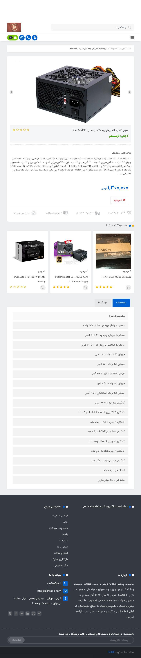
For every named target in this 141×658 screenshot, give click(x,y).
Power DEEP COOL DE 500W (116, 277)
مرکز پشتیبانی (61, 565)
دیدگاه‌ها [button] (102, 302)
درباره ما (63, 541)
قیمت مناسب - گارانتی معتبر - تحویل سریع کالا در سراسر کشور (70, 6)
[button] (34, 37)
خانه (65, 522)
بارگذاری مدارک (60, 559)
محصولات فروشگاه (58, 528)
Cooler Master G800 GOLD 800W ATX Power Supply (71, 279)
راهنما (65, 534)
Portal (111, 652)
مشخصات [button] (121, 302)
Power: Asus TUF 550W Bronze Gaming (29, 279)
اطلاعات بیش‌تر (68, 15)
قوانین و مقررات (59, 516)
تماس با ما (62, 547)
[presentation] (129, 92)
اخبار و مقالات (61, 553)
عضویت (16, 640)
